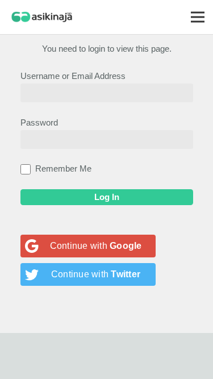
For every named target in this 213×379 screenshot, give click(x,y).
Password (39, 122)
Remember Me (62, 168)
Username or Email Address (73, 76)
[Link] (42, 17)
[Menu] (197, 17)
